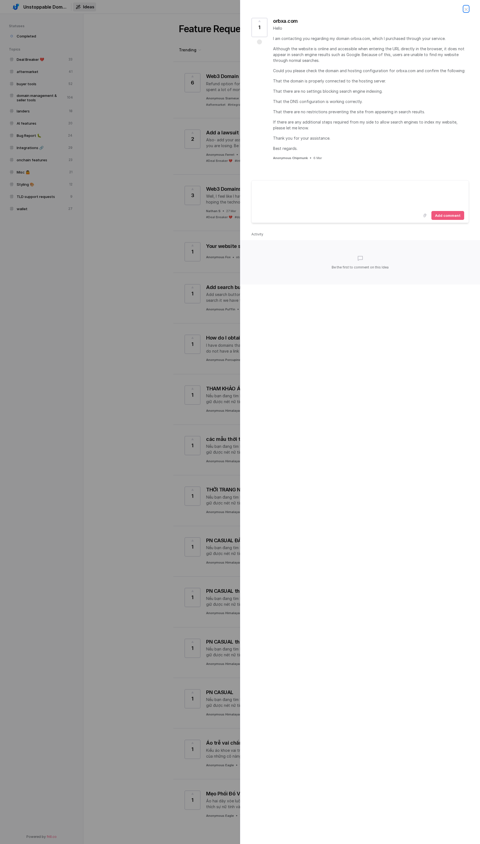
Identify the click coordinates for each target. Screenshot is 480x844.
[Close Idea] (466, 9)
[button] (259, 41)
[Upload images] (424, 215)
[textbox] (360, 194)
